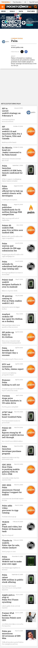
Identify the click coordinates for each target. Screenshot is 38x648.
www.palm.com (17, 47)
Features (31, 11)
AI (25, 2)
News (3, 11)
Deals (12, 11)
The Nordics (17, 2)
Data (21, 11)
